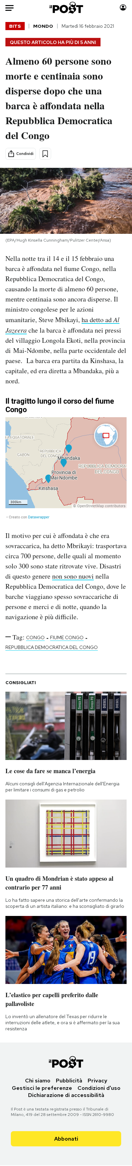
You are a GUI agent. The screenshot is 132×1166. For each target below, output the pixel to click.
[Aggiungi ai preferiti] (45, 153)
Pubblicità (69, 1080)
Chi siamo (37, 1080)
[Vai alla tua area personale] (123, 7)
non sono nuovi (73, 576)
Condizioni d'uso (99, 1088)
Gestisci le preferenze (42, 1088)
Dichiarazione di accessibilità (66, 1095)
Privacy (97, 1080)
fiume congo (67, 637)
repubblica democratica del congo (51, 647)
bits (15, 26)
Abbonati (66, 1138)
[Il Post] (66, 8)
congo (35, 637)
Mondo (43, 26)
